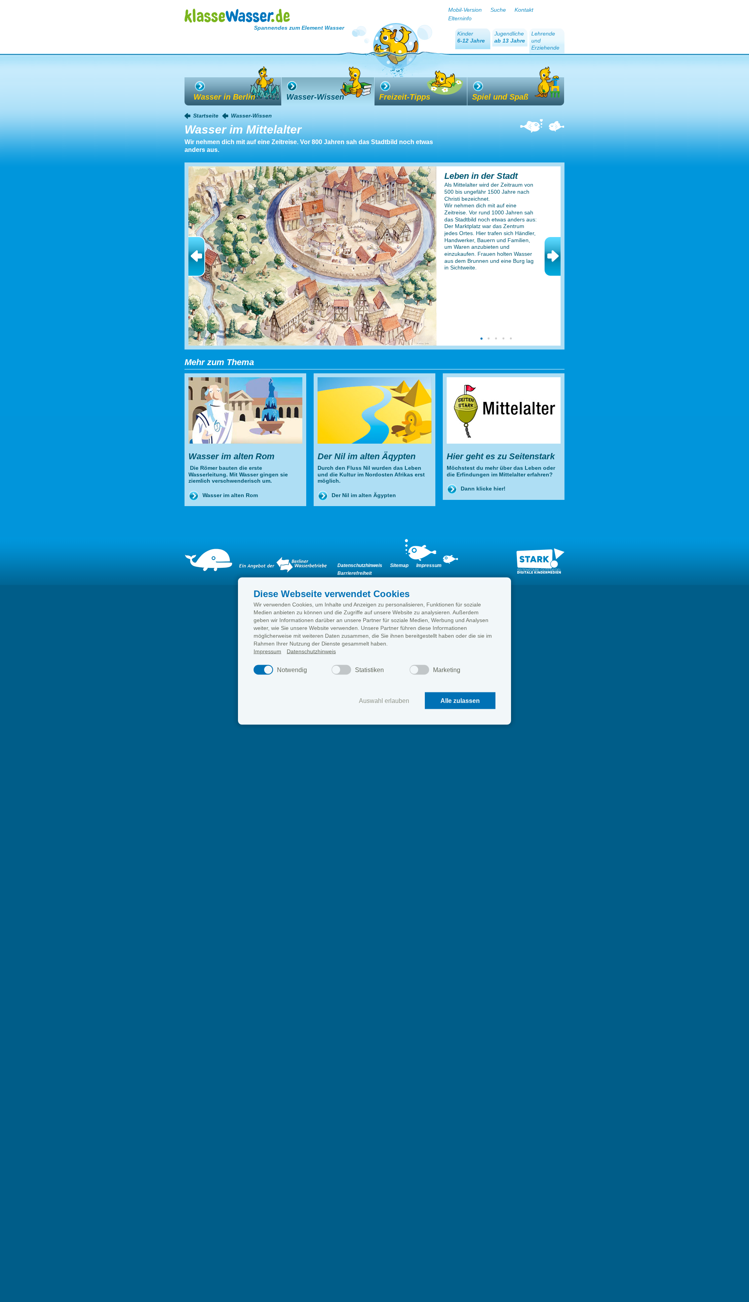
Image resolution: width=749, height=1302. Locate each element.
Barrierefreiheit (354, 573)
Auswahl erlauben (384, 700)
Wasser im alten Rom (230, 495)
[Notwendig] (263, 670)
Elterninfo (460, 18)
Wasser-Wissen (251, 116)
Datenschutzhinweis (311, 651)
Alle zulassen (460, 700)
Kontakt (524, 10)
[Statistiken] (341, 670)
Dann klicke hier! (483, 489)
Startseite (205, 116)
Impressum (267, 651)
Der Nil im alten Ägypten (364, 495)
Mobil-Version (465, 10)
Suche (498, 10)
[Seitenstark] (540, 561)
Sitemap (399, 565)
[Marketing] (419, 670)
